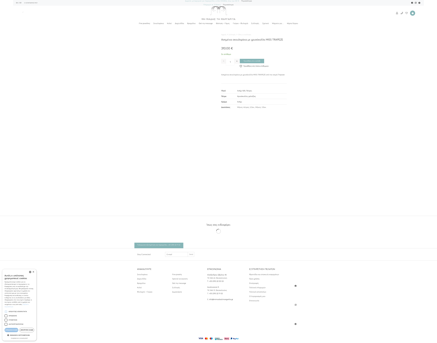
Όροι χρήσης (254, 279)
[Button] (397, 13)
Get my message (179, 283)
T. (208, 281)
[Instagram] (416, 3)
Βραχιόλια (141, 283)
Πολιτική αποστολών (257, 292)
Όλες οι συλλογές (244, 35)
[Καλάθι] (412, 13)
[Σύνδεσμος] (218, 13)
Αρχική (223, 35)
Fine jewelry (177, 274)
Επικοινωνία (254, 300)
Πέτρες (249, 91)
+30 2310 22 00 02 (216, 281)
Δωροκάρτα (177, 292)
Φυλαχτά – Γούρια (144, 292)
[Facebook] (412, 3)
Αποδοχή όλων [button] (11, 330)
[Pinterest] (419, 3)
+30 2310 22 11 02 (216, 293)
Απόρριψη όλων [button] (26, 330)
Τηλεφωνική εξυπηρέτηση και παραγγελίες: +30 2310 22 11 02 (158, 245)
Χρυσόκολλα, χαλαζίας (246, 96)
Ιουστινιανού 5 (213, 287)
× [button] (33, 272)
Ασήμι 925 (241, 91)
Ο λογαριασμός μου (257, 296)
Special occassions (180, 279)
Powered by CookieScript (19, 338)
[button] (19, 335)
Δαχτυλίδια (141, 279)
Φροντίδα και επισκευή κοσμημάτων (264, 274)
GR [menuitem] (20, 3)
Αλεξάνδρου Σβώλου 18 (216, 275)
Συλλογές (232, 35)
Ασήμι (239, 102)
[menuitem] (17, 3)
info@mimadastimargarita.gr (221, 299)
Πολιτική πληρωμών (257, 287)
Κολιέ (139, 287)
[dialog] (19, 305)
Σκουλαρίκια (142, 274)
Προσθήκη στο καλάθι (252, 61)
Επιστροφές (254, 283)
